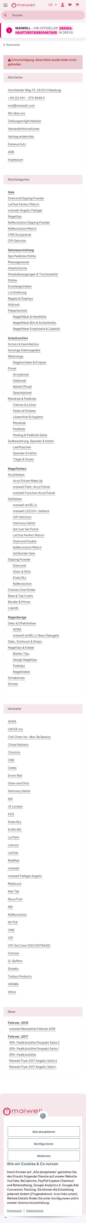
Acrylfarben (16, 475)
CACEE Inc (15, 729)
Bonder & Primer (19, 602)
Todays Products (20, 976)
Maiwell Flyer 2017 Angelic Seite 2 (33, 1061)
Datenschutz (17, 144)
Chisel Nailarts (18, 745)
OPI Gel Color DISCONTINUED (29, 945)
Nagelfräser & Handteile (29, 317)
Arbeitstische (17, 268)
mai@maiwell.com (21, 106)
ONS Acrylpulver (19, 235)
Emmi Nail (15, 775)
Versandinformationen (23, 129)
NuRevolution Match (22, 228)
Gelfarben (15, 499)
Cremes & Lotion (24, 405)
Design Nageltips (25, 660)
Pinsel (12, 368)
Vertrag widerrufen (21, 136)
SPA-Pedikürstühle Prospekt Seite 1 (34, 1049)
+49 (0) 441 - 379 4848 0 (26, 98)
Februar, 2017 (18, 1036)
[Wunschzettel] (70, 4)
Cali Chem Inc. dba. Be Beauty (29, 737)
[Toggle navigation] (5, 5)
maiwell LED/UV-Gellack (31, 511)
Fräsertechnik (17, 311)
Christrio (14, 752)
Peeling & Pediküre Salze (30, 435)
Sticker (13, 684)
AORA (17, 629)
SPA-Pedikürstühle (22, 1055)
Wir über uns (16, 113)
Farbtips (19, 666)
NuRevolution (22, 584)
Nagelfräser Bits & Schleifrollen (34, 323)
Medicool (14, 884)
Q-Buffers (15, 961)
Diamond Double (25, 541)
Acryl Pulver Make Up (28, 481)
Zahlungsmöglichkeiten (24, 121)
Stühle (12, 280)
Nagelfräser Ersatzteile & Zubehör (36, 329)
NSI (10, 907)
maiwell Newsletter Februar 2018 (32, 1029)
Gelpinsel (19, 380)
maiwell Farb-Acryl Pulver (31, 487)
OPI (10, 938)
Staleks (13, 969)
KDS (11, 814)
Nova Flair (15, 899)
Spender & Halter (25, 453)
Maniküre (19, 423)
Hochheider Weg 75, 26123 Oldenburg (34, 90)
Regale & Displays (20, 298)
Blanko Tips (21, 654)
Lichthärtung (17, 292)
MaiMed (13, 860)
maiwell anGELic (25, 505)
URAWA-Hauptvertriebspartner (44, 30)
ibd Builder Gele (24, 553)
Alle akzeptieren (43, 1131)
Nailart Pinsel (22, 387)
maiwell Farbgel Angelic (25, 876)
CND (11, 760)
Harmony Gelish (24, 523)
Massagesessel (18, 262)
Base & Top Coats (20, 596)
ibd (10, 799)
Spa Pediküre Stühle (22, 256)
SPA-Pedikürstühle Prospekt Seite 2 (34, 1042)
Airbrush (14, 304)
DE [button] (50, 5)
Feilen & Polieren (24, 411)
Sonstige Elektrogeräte (24, 350)
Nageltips (15, 216)
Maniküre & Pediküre (22, 399)
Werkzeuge (15, 356)
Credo (12, 768)
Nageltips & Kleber (21, 647)
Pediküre (19, 429)
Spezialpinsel (22, 393)
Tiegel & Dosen (23, 459)
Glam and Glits (18, 783)
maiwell (13, 868)
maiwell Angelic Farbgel (25, 210)
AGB (11, 152)
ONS (11, 930)
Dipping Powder (19, 559)
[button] (62, 5)
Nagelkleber (21, 672)
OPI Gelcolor (17, 241)
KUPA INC (15, 830)
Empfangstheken (20, 286)
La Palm (13, 837)
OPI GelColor (22, 517)
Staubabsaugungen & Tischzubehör (33, 274)
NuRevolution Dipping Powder (29, 222)
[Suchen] (5, 15)
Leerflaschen (22, 447)
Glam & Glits (22, 572)
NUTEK (13, 922)
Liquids (13, 608)
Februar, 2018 (18, 1023)
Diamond (19, 565)
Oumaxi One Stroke (21, 590)
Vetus (12, 992)
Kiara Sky (19, 578)
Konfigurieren (44, 1144)
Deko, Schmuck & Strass (25, 641)
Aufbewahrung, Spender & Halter (31, 441)
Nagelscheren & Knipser (29, 362)
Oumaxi (13, 953)
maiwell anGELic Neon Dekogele (36, 635)
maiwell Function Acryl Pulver (34, 493)
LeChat (13, 853)
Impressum (15, 160)
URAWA (13, 984)
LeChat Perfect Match (23, 204)
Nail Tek (13, 891)
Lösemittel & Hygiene (28, 417)
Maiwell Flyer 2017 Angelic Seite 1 (32, 1067)
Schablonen (16, 678)
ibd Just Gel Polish (26, 529)
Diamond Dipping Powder (26, 198)
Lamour (13, 845)
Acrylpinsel (21, 374)
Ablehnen (44, 1156)
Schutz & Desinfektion (23, 344)
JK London (15, 806)
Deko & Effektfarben (22, 623)
